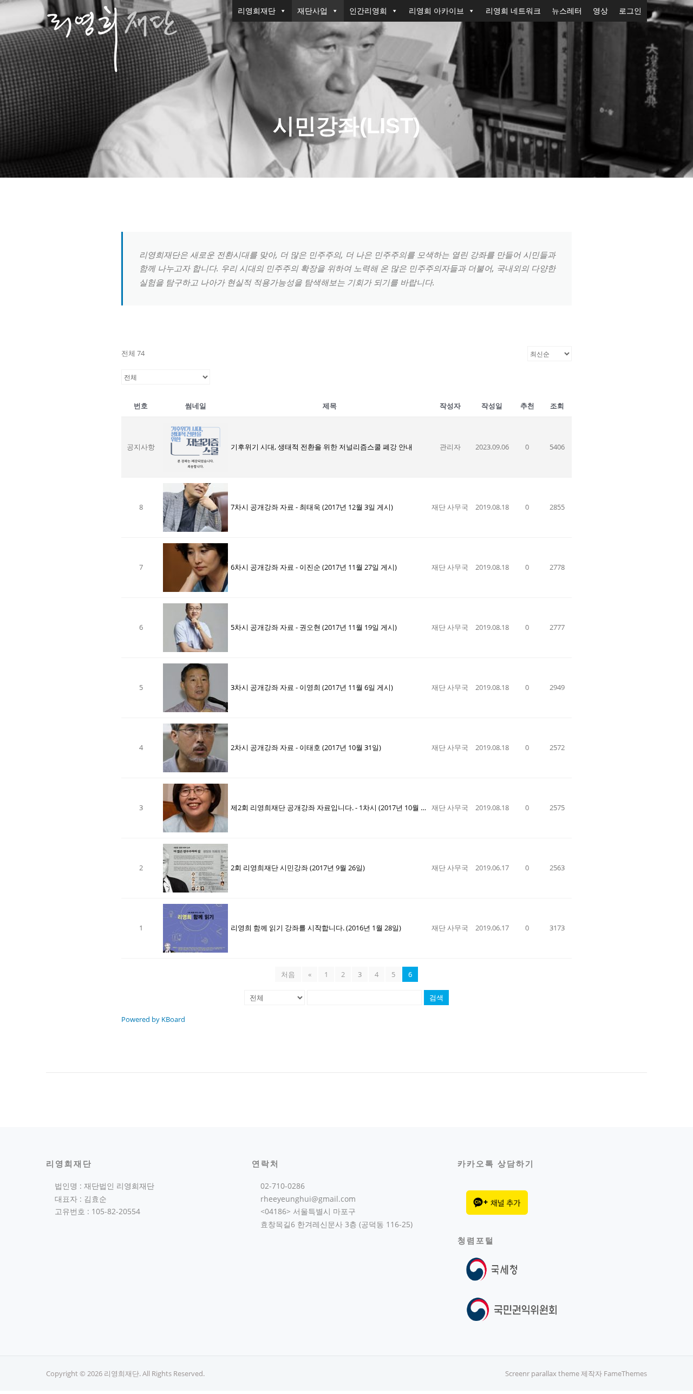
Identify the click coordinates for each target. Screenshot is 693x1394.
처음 (288, 974)
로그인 (630, 10)
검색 (436, 997)
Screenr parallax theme (542, 1373)
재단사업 (312, 10)
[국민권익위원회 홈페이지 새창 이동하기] (511, 1309)
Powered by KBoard (153, 1019)
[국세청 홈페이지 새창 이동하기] (494, 1268)
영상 (600, 10)
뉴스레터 (567, 10)
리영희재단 (257, 10)
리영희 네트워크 (513, 10)
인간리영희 (368, 10)
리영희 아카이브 (436, 10)
